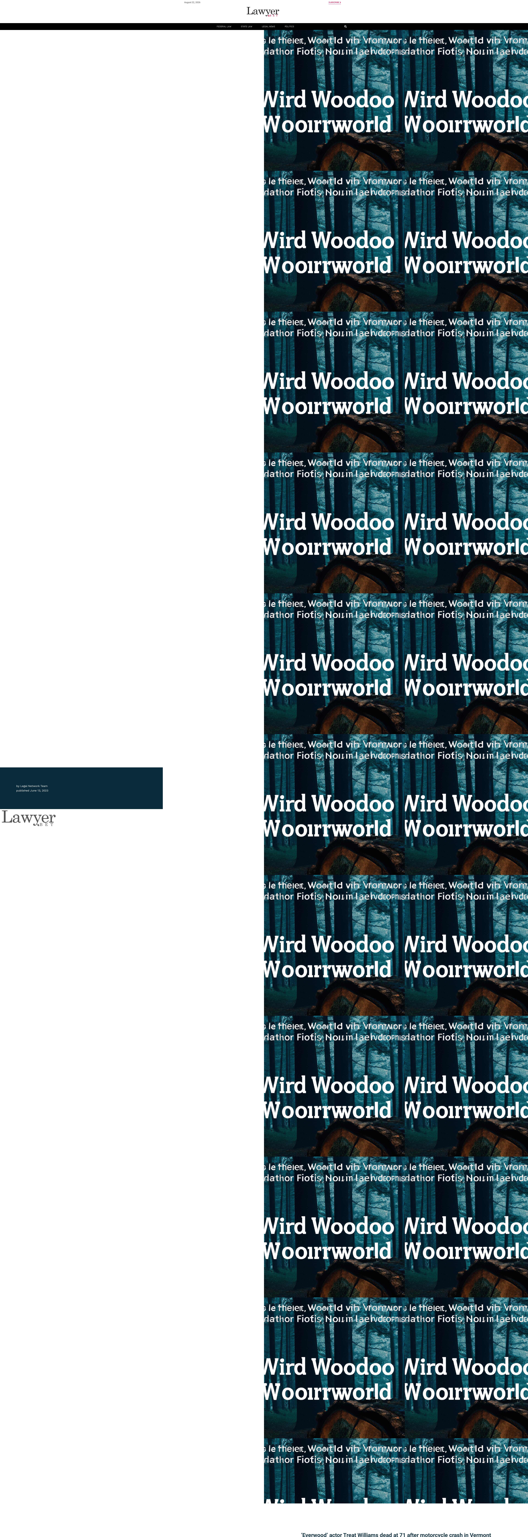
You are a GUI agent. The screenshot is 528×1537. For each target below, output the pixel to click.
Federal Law (224, 26)
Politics (289, 26)
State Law (246, 26)
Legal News (268, 26)
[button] (345, 26)
